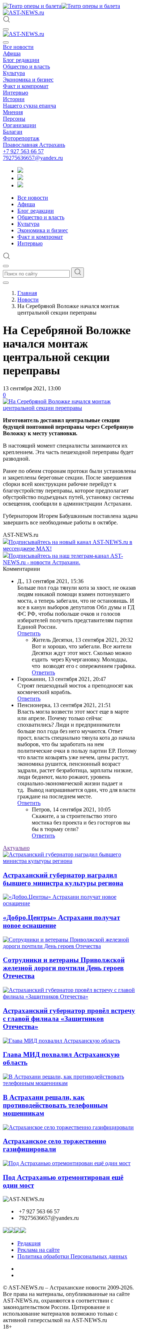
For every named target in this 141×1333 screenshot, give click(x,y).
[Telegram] (20, 171)
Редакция (28, 1243)
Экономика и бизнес (28, 79)
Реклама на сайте (38, 1250)
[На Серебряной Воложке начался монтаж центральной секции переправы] (70, 408)
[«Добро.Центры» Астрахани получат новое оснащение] (70, 903)
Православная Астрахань (34, 145)
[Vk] (20, 185)
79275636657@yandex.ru (33, 158)
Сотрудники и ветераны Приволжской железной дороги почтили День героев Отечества (64, 968)
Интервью (15, 93)
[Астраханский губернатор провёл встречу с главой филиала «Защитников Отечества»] (70, 996)
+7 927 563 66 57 (23, 151)
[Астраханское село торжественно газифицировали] (68, 1127)
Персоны (14, 119)
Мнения (13, 112)
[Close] (6, 42)
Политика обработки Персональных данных (72, 1256)
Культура (14, 73)
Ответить (28, 633)
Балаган (12, 132)
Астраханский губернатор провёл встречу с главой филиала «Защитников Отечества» (69, 1018)
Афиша (12, 53)
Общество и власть (26, 66)
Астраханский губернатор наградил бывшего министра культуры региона (63, 879)
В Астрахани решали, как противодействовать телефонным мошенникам (55, 1105)
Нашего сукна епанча (29, 106)
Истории (14, 99)
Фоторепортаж (21, 138)
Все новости (18, 47)
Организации (19, 125)
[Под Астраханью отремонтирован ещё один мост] (67, 1163)
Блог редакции (21, 60)
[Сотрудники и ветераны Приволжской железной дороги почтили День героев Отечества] (70, 946)
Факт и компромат (25, 86)
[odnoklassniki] (20, 178)
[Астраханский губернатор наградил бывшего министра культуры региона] (70, 861)
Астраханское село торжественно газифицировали (54, 1145)
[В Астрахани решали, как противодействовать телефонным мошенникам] (70, 1083)
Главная (27, 293)
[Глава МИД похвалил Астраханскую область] (61, 1041)
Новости (28, 299)
